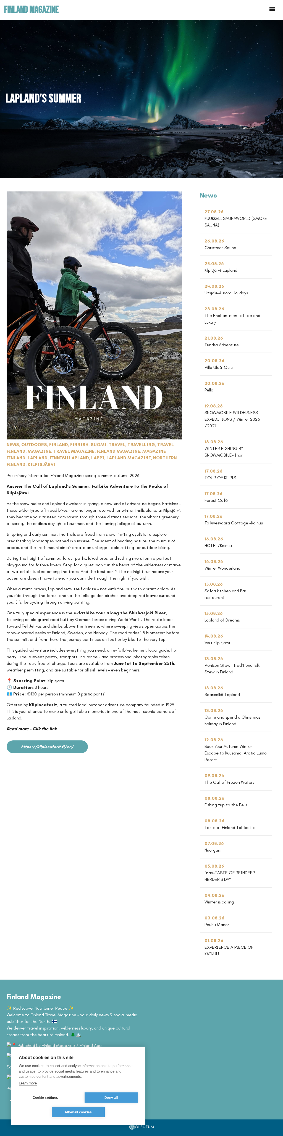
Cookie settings (45, 1098)
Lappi (97, 457)
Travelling (141, 444)
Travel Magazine (74, 451)
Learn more (28, 1083)
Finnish (79, 444)
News (13, 444)
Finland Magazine (118, 451)
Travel (117, 444)
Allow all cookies (78, 1112)
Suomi (98, 444)
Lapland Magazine (128, 457)
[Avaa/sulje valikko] (272, 9)
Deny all (111, 1098)
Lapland (38, 457)
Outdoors (34, 444)
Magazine (39, 451)
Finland (58, 444)
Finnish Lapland (69, 457)
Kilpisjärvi (42, 464)
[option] (141, 98)
